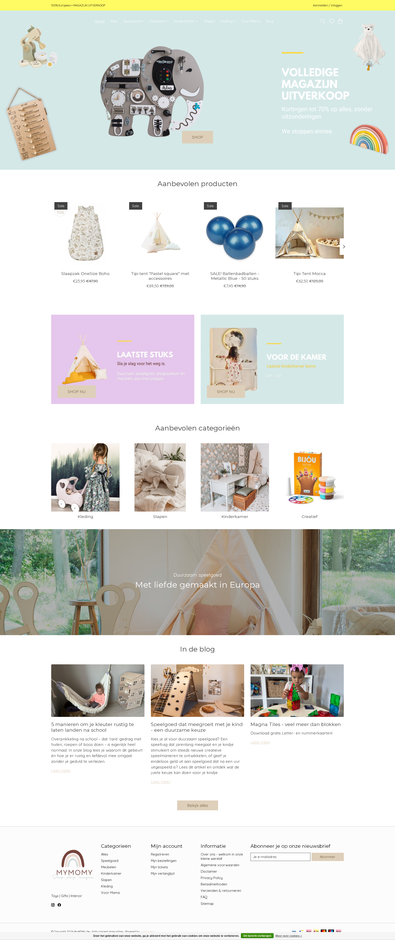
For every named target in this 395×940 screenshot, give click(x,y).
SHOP (197, 137)
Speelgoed (109, 860)
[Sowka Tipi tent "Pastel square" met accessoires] (160, 233)
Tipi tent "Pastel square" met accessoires (160, 276)
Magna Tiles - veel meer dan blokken (296, 724)
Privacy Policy (212, 878)
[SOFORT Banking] (309, 931)
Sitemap (207, 903)
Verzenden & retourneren (221, 890)
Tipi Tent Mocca (309, 273)
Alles (114, 21)
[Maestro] (331, 931)
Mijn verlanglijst (163, 873)
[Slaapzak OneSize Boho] (85, 233)
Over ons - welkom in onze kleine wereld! (222, 856)
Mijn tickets (159, 867)
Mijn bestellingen (163, 860)
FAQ (204, 897)
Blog (270, 21)
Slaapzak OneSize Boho (85, 273)
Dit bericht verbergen (257, 935)
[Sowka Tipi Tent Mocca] (309, 233)
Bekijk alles (197, 805)
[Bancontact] (301, 931)
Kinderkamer (235, 516)
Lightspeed (147, 931)
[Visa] (294, 931)
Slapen (209, 21)
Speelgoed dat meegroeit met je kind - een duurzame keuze (197, 727)
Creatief (310, 516)
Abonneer (327, 857)
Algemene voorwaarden (220, 865)
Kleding (85, 516)
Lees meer (61, 770)
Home (100, 21)
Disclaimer (209, 871)
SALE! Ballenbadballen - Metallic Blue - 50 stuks (234, 276)
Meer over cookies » (288, 935)
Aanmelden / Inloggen (327, 5)
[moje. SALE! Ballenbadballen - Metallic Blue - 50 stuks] (235, 233)
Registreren (160, 854)
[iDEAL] (316, 931)
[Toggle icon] (323, 21)
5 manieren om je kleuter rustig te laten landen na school (92, 727)
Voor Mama (250, 21)
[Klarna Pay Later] (338, 931)
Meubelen (108, 867)
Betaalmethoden (214, 884)
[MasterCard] (324, 931)
